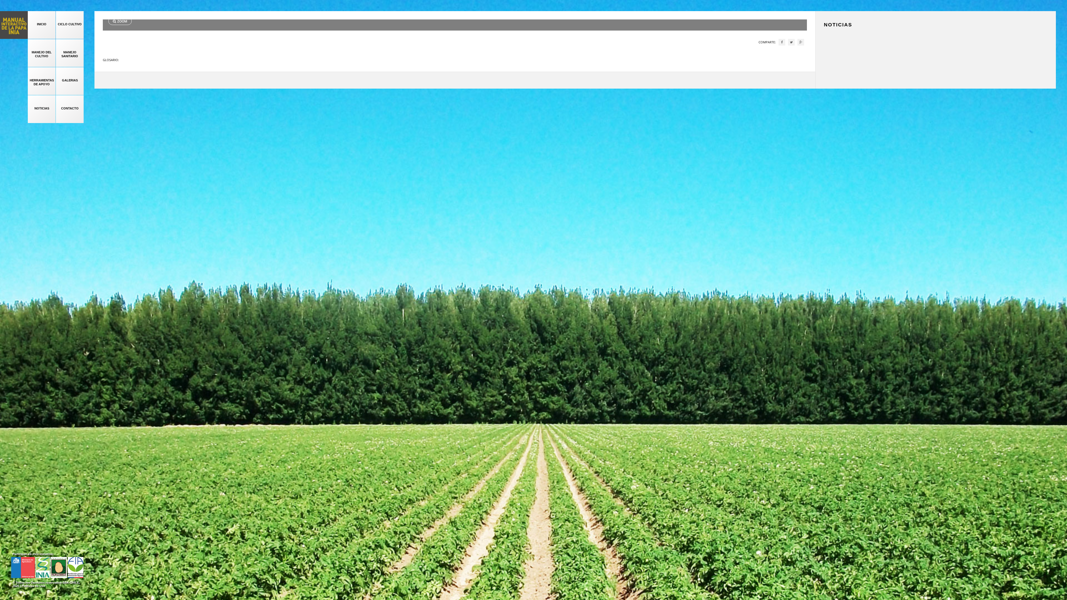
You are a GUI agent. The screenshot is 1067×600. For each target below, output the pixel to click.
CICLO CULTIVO (70, 24)
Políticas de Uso (33, 586)
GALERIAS (70, 80)
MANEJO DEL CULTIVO (42, 54)
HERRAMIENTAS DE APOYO (42, 82)
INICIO (41, 24)
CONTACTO (70, 108)
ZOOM (122, 21)
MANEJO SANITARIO (69, 54)
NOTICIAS (41, 108)
